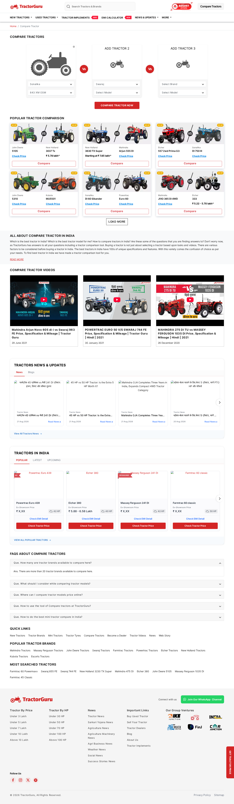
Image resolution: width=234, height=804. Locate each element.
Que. (53, 562)
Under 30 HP (57, 716)
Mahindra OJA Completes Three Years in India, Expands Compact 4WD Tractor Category (143, 415)
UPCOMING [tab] (53, 460)
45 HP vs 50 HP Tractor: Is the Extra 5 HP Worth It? (91, 415)
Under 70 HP (57, 728)
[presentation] (14, 402)
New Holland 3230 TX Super (96, 671)
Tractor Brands (36, 635)
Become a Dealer (116, 635)
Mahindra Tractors (20, 650)
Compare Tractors (210, 6)
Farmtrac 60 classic (184, 502)
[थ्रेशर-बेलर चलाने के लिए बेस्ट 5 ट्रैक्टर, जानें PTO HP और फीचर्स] (195, 394)
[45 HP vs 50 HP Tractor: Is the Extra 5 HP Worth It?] (91, 394)
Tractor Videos (138, 635)
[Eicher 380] (91, 484)
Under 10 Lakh (19, 733)
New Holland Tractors (193, 650)
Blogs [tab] (31, 372)
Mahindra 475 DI (124, 671)
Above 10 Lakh (19, 739)
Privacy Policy (202, 795)
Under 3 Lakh (18, 716)
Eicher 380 (75, 502)
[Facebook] (13, 780)
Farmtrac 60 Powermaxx (24, 671)
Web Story (164, 635)
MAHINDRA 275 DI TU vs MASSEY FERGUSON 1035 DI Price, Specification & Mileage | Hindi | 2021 (187, 333)
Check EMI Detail (39, 518)
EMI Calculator (112, 17)
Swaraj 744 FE (68, 671)
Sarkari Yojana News (100, 722)
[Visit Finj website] (195, 726)
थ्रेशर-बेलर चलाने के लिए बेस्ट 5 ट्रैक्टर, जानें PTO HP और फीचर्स (195, 415)
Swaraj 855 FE (49, 671)
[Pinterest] (36, 780)
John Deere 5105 (162, 671)
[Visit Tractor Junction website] (195, 716)
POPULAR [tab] (21, 460)
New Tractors (17, 635)
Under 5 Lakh (18, 722)
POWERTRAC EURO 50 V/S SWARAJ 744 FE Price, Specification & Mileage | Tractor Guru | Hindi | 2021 (116, 333)
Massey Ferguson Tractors (48, 650)
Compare (44, 163)
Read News (53, 421)
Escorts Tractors (40, 656)
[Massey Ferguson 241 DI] (143, 484)
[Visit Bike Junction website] (174, 716)
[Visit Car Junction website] (215, 726)
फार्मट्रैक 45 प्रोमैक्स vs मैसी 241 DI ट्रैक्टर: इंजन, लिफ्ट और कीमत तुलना (39, 415)
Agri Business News (100, 743)
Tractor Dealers (136, 728)
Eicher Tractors (169, 650)
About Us (132, 739)
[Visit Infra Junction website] (215, 716)
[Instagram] (20, 780)
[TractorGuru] (32, 699)
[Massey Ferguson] (181, 6)
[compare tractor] (44, 133)
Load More (116, 221)
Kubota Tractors (19, 656)
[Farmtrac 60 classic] (195, 484)
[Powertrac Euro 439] (38, 484)
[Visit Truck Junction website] (174, 726)
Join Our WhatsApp (205, 699)
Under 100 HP (57, 733)
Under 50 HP (57, 722)
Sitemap (219, 795)
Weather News (97, 749)
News (152, 635)
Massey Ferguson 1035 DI (189, 671)
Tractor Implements (75, 17)
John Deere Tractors (77, 650)
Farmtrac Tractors (123, 650)
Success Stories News (101, 761)
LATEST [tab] (37, 460)
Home (13, 26)
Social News (95, 755)
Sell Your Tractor (137, 722)
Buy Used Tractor (137, 716)
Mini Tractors (55, 635)
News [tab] (19, 372)
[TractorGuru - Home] (27, 6)
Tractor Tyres (73, 635)
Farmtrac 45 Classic (21, 677)
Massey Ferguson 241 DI (135, 502)
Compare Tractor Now (117, 105)
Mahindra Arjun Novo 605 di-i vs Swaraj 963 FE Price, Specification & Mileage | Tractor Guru (43, 333)
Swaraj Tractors (101, 650)
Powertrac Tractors (147, 650)
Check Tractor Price (39, 525)
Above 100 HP (57, 739)
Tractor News (96, 716)
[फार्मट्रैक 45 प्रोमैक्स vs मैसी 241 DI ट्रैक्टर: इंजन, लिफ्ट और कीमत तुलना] (38, 394)
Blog (129, 733)
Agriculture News (98, 728)
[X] (28, 780)
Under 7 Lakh (18, 728)
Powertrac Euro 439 (28, 502)
